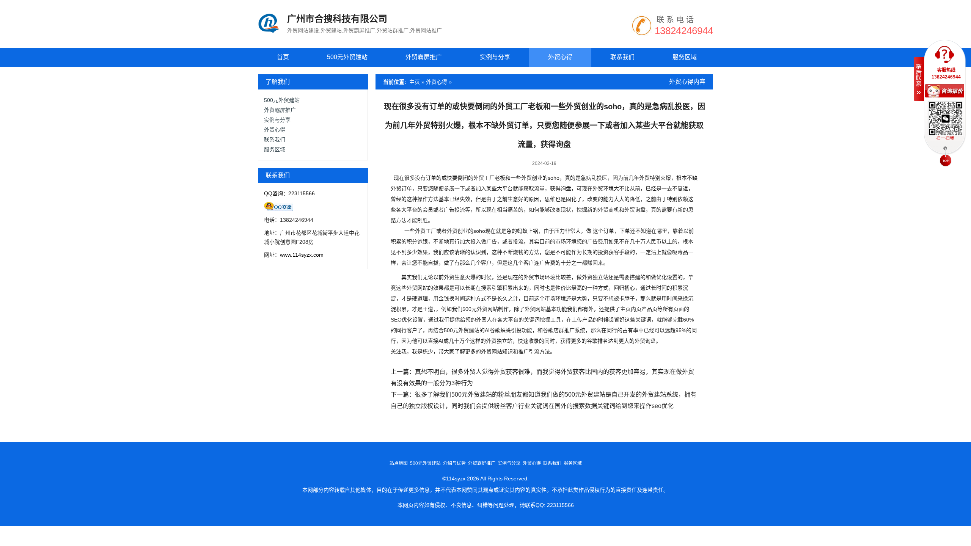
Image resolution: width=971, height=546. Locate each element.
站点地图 (399, 463)
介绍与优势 (454, 463)
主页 (414, 82)
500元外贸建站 (347, 57)
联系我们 (622, 57)
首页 (283, 57)
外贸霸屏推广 (423, 57)
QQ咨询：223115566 (289, 193)
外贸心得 (560, 57)
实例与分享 (495, 57)
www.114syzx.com (302, 255)
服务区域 (684, 57)
